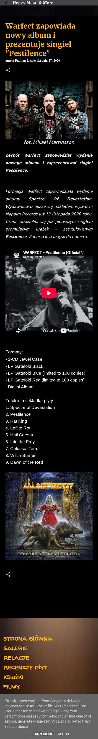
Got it (64, 734)
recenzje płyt (25, 666)
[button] (8, 70)
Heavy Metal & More (33, 2)
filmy (11, 686)
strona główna (27, 638)
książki (13, 676)
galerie (15, 647)
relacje (16, 657)
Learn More (42, 734)
